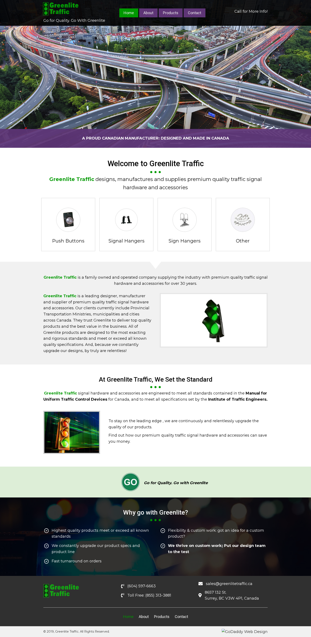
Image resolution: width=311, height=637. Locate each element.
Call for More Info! (251, 11)
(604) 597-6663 (141, 586)
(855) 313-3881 (158, 595)
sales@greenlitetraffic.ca (229, 583)
